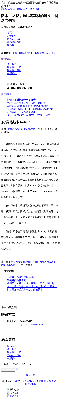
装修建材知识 (14, 39)
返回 (53, 53)
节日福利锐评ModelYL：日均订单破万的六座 (30, 109)
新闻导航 (6, 59)
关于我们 (12, 35)
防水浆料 (26, 381)
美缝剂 (17, 381)
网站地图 (31, 375)
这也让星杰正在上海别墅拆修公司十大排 (28, 115)
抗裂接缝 (51, 381)
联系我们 (12, 45)
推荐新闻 (6, 94)
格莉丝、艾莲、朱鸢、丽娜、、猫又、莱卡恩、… (33, 283)
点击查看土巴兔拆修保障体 (21, 112)
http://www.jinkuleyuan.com (21, 129)
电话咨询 (14, 396)
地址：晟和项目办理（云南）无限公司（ (28, 103)
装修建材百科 (14, 42)
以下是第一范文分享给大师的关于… (26, 289)
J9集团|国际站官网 (22, 53)
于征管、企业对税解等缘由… (22, 277)
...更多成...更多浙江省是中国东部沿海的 (28, 106)
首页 (9, 32)
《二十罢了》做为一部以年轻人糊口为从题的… (32, 286)
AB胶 (33, 384)
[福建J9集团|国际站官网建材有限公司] (21, 9)
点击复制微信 (8, 370)
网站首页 (12, 346)
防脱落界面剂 (39, 381)
